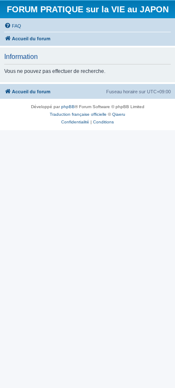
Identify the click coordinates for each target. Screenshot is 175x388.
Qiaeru (118, 114)
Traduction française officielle (78, 114)
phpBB (68, 106)
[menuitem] (12, 26)
